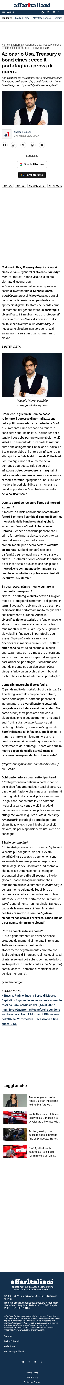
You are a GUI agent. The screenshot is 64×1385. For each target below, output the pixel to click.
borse (20, 185)
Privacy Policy (32, 1373)
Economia (17, 44)
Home (5, 44)
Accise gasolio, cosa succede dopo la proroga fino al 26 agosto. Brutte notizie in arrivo (43, 1135)
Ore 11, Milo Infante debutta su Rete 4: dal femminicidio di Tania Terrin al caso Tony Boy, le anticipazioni (44, 1152)
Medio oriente (22, 18)
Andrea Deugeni (22, 132)
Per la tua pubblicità (14, 1351)
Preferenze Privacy (32, 1382)
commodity (36, 185)
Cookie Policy (32, 1377)
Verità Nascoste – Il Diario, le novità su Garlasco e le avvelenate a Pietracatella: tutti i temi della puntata (44, 1118)
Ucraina (58, 18)
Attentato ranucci (42, 18)
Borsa (7, 185)
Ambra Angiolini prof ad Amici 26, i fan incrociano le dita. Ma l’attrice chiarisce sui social (43, 1101)
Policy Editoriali (11, 1341)
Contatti (8, 1336)
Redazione (9, 1346)
